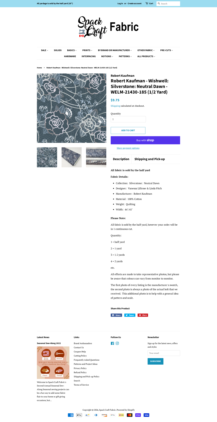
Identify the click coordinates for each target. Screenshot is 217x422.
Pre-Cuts (165, 50)
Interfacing (89, 56)
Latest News (43, 337)
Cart (151, 3)
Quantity (116, 113)
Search (77, 380)
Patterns (124, 56)
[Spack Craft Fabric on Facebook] (112, 343)
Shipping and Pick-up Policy (86, 376)
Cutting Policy (80, 355)
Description (121, 159)
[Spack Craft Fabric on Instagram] (117, 343)
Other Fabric (145, 50)
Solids (58, 50)
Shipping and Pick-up (149, 159)
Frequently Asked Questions (86, 359)
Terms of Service (81, 384)
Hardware (70, 56)
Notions (106, 56)
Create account (134, 3)
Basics (71, 50)
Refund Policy (80, 372)
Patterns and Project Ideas (85, 364)
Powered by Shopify (126, 409)
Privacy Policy (80, 368)
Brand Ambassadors (83, 343)
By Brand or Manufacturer (114, 50)
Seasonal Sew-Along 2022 (49, 343)
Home (39, 67)
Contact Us (79, 347)
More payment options (128, 148)
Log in (120, 3)
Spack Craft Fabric (107, 409)
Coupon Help (80, 351)
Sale (44, 50)
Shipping (115, 105)
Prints (86, 50)
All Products (145, 56)
